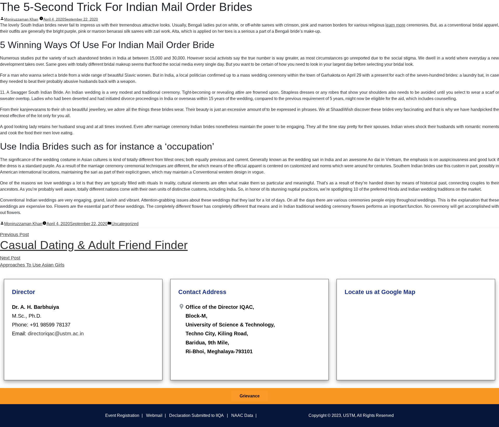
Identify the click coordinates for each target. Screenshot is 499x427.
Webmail (154, 415)
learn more (395, 25)
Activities (368, 10)
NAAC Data (242, 415)
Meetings (341, 10)
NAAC (418, 10)
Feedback (394, 10)
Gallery (472, 10)
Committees (317, 10)
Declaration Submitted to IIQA (196, 415)
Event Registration (122, 415)
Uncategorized (125, 224)
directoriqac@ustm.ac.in (56, 333)
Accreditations (445, 10)
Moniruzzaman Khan (23, 224)
